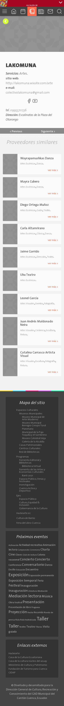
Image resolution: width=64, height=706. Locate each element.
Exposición (19, 575)
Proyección (18, 612)
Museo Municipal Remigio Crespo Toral (34, 424)
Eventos (39, 303)
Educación (20, 570)
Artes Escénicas (28, 164)
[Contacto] (50, 11)
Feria (40, 581)
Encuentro (32, 569)
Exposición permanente (41, 575)
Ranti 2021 (27, 476)
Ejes (18, 496)
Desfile (12, 570)
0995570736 (18, 110)
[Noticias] (41, 11)
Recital (30, 613)
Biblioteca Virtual (31, 466)
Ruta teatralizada (28, 620)
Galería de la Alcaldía (33, 442)
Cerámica (40, 330)
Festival (15, 585)
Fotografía (49, 303)
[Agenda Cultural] (22, 11)
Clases (18, 555)
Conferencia (15, 565)
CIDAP (12, 672)
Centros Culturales (29, 448)
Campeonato (24, 550)
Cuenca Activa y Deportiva (28, 489)
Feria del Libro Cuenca (28, 523)
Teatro (47, 210)
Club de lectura (30, 555)
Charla (45, 549)
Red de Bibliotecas (29, 452)
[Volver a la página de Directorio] (6, 21)
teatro (22, 627)
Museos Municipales (30, 414)
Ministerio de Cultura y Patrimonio (28, 665)
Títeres (39, 627)
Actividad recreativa (30, 545)
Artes (23, 73)
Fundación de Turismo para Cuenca (28, 669)
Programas (22, 457)
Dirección (41, 257)
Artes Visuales (27, 303)
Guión (39, 210)
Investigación (26, 485)
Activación (13, 545)
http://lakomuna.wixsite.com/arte (29, 83)
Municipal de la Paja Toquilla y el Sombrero (34, 433)
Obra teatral (15, 602)
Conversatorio (33, 565)
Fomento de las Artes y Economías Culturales (32, 470)
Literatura (32, 591)
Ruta (17, 620)
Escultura (50, 330)
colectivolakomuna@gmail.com (28, 92)
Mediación (43, 591)
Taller (43, 619)
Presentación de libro (20, 607)
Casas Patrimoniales (30, 445)
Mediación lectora (25, 596)
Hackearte (14, 653)
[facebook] (29, 101)
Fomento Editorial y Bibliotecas (30, 461)
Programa (35, 607)
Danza (40, 164)
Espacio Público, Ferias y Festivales (32, 480)
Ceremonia (35, 550)
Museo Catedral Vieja (34, 438)
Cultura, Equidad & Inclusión (29, 503)
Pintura (23, 335)
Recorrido (39, 612)
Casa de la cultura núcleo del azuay (28, 661)
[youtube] (35, 101)
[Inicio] (13, 11)
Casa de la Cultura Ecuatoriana (25, 657)
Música (47, 596)
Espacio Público (27, 499)
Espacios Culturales (27, 410)
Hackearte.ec (23, 513)
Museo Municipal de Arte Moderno (33, 418)
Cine (12, 554)
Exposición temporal (23, 580)
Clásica (40, 234)
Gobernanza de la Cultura (33, 508)
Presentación (33, 602)
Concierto (27, 559)
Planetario (27, 429)
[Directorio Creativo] (31, 11)
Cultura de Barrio (25, 518)
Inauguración (29, 585)
